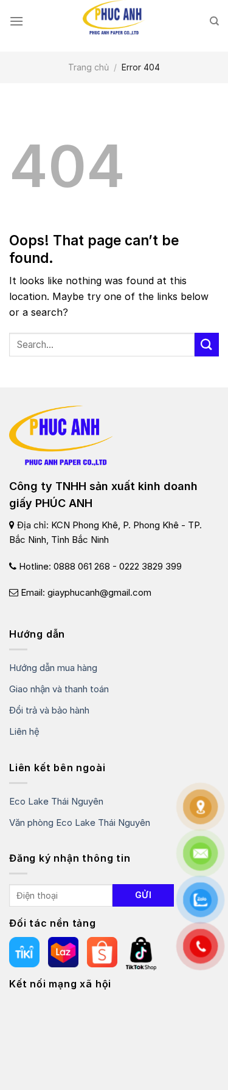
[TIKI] (24, 953)
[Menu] (16, 21)
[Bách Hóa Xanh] (141, 953)
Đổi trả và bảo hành (49, 710)
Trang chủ (88, 67)
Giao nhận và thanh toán (59, 689)
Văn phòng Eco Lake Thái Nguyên (79, 822)
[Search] (214, 21)
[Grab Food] (63, 953)
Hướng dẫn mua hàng (53, 667)
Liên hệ (24, 731)
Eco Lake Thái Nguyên (56, 801)
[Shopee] (102, 953)
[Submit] (207, 344)
